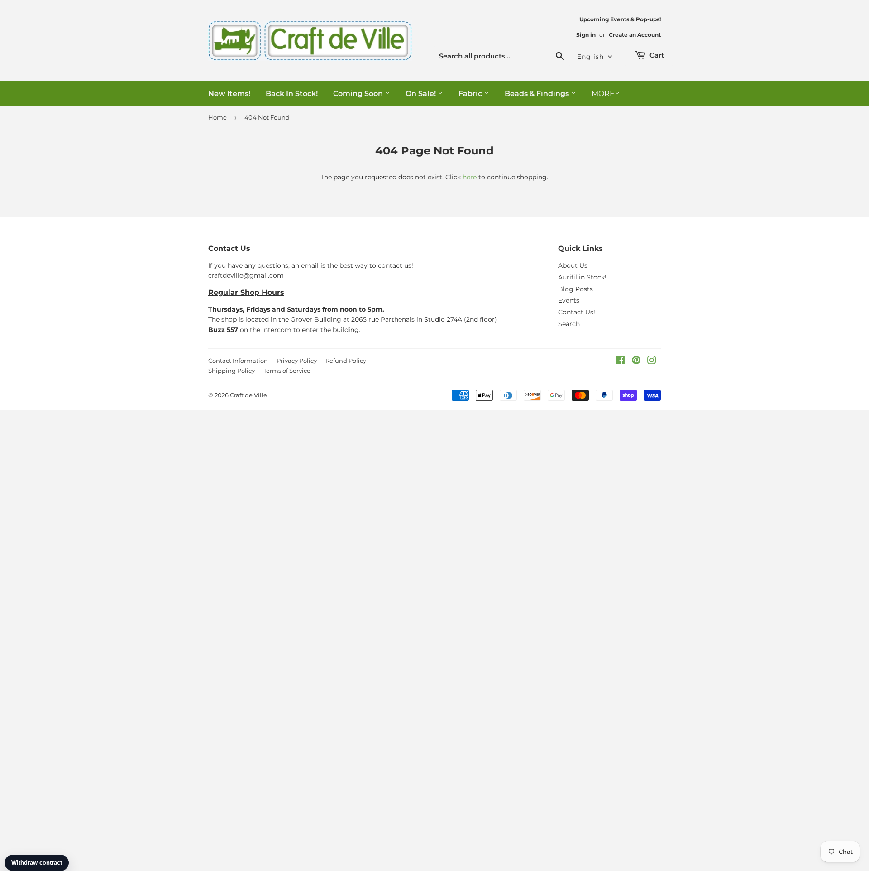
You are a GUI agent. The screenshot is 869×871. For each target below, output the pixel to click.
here (470, 177)
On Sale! (422, 93)
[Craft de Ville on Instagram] (651, 361)
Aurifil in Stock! (582, 277)
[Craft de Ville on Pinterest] (636, 361)
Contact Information (238, 360)
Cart (656, 55)
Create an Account (635, 34)
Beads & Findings (538, 93)
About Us (572, 265)
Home (217, 117)
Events (568, 300)
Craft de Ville (248, 395)
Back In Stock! (292, 93)
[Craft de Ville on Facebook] (620, 361)
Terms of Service (286, 370)
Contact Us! (576, 312)
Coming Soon (359, 93)
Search (569, 324)
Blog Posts (575, 289)
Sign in (586, 34)
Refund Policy (345, 360)
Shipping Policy (231, 370)
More (603, 93)
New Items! (229, 93)
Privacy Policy (297, 360)
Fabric (471, 93)
